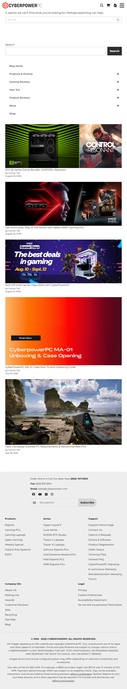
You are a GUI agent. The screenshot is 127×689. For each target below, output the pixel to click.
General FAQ (96, 559)
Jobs (7, 609)
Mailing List (12, 595)
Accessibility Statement (92, 600)
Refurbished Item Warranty (105, 574)
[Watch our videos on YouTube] (40, 495)
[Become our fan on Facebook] (33, 495)
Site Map (10, 619)
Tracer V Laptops (53, 539)
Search (9, 44)
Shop (12, 113)
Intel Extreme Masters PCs (59, 554)
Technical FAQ (97, 554)
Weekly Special (14, 544)
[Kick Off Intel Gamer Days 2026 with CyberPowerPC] (63, 261)
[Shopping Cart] (108, 5)
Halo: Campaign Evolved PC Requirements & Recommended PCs (45, 446)
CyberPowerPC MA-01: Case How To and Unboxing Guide (40, 367)
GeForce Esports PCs (56, 549)
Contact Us (95, 529)
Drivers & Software (99, 539)
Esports (9, 524)
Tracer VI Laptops (53, 544)
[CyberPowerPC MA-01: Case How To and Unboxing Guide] (63, 331)
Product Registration (101, 544)
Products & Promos (64, 74)
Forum (92, 579)
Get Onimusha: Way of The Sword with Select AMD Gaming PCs (44, 227)
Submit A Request (99, 534)
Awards (9, 600)
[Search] (118, 20)
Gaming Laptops (15, 534)
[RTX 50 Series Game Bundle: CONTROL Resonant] (63, 146)
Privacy (82, 590)
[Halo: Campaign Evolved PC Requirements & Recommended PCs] (63, 412)
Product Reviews (64, 98)
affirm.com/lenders (81, 674)
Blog (8, 624)
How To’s (64, 90)
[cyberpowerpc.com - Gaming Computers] (22, 5)
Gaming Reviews (64, 82)
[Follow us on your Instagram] (52, 495)
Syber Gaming (13, 539)
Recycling (11, 614)
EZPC (8, 554)
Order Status (96, 549)
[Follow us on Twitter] (46, 495)
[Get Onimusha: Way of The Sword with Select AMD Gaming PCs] (63, 204)
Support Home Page (101, 524)
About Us (10, 590)
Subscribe (87, 502)
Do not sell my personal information (100, 604)
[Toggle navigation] (121, 5)
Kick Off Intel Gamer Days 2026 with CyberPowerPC (37, 285)
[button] (101, 5)
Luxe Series (50, 529)
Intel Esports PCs (53, 559)
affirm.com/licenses (63, 680)
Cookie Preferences (90, 595)
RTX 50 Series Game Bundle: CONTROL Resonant (35, 169)
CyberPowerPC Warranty (103, 564)
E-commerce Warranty (102, 569)
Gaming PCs (12, 529)
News (64, 106)
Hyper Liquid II (52, 524)
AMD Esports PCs (54, 564)
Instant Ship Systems (18, 549)
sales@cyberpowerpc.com (52, 488)
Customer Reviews (16, 604)
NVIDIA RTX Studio (54, 534)
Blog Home (16, 65)
